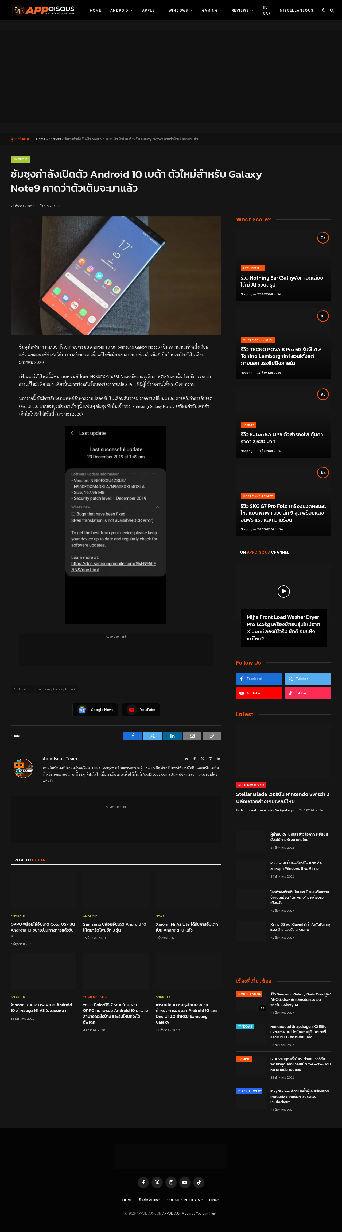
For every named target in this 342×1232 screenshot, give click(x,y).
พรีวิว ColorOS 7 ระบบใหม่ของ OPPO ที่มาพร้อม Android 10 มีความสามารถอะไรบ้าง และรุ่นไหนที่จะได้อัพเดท (115, 1013)
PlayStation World (253, 1091)
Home (95, 10)
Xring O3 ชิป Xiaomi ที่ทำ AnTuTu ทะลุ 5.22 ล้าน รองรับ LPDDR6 (300, 927)
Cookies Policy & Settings (193, 1200)
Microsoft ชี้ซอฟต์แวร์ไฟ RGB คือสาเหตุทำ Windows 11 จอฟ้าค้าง (296, 866)
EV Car (267, 10)
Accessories (252, 268)
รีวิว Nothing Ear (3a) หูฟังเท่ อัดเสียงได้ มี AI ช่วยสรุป (282, 281)
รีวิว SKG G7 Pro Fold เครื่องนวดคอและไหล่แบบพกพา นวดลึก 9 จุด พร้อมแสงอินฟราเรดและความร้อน (283, 513)
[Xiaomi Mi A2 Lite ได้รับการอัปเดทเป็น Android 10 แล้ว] (188, 890)
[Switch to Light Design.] (323, 10)
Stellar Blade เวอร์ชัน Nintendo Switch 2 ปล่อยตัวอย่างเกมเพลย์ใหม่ (282, 798)
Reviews (240, 10)
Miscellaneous (296, 10)
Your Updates (95, 996)
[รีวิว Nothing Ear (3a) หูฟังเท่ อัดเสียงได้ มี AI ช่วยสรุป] (283, 265)
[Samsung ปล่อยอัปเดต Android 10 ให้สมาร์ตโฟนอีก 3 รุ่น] (116, 890)
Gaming (210, 10)
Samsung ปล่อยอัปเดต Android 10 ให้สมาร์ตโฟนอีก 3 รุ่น (114, 927)
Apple (148, 10)
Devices (248, 425)
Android (119, 10)
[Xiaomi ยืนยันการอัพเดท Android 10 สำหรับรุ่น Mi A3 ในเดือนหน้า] (43, 971)
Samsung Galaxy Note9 (56, 689)
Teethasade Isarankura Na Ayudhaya (267, 810)
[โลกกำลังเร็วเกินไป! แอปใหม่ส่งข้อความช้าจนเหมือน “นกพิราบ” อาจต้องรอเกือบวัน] (251, 899)
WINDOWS (245, 1026)
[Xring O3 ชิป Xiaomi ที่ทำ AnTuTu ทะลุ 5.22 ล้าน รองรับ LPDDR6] (251, 931)
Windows (178, 10)
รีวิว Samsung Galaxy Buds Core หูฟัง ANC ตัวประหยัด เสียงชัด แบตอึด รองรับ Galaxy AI (300, 1000)
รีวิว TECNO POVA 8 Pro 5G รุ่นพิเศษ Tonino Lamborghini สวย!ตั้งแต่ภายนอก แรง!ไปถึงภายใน (281, 356)
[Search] (331, 10)
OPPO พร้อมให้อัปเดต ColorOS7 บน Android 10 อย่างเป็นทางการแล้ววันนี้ (43, 930)
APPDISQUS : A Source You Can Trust (189, 1213)
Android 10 (22, 689)
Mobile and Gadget (258, 340)
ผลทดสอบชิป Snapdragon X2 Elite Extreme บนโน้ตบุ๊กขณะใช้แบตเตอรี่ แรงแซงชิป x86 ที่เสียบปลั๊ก (298, 1032)
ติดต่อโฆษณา (149, 1200)
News (160, 916)
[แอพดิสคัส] (42, 10)
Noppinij (246, 294)
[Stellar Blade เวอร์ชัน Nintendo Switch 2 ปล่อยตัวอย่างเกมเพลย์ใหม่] (283, 751)
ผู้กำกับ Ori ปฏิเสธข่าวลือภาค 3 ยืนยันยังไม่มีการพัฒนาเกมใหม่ (299, 837)
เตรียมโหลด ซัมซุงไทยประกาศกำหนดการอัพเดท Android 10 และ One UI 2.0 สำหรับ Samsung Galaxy (186, 1013)
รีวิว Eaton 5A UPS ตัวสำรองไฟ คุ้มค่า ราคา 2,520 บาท (282, 438)
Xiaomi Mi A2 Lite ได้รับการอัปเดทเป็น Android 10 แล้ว (187, 927)
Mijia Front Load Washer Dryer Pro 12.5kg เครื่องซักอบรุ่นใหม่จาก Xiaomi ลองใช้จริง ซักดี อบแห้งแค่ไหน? (283, 628)
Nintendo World (251, 785)
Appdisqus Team (60, 758)
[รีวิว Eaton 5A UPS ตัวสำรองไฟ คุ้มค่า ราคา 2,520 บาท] (283, 422)
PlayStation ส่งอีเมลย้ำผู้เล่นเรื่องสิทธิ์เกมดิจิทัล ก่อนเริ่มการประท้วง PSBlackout (299, 1097)
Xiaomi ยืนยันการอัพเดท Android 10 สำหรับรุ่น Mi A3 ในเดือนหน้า (41, 1008)
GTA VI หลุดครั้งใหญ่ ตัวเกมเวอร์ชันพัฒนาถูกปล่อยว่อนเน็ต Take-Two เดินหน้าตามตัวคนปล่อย (300, 1064)
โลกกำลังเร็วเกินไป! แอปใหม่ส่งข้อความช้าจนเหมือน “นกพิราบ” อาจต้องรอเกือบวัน (299, 898)
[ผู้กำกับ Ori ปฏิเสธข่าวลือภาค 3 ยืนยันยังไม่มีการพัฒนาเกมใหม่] (251, 841)
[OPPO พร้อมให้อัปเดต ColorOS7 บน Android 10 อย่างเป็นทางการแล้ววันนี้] (43, 890)
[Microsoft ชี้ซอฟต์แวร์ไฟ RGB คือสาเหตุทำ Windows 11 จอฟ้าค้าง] (251, 870)
